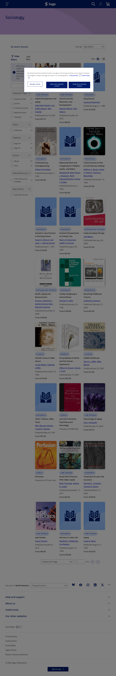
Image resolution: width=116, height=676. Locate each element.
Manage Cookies (35, 84)
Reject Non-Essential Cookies (56, 85)
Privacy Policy (73, 75)
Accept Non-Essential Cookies (79, 85)
